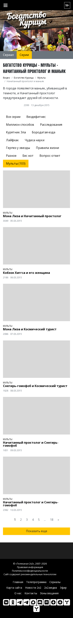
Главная (18, 582)
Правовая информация (30, 567)
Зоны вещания (49, 593)
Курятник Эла (16, 132)
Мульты (7, 212)
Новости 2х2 (33, 587)
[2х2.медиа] (60, 602)
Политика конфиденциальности (30, 570)
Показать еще (36, 531)
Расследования (51, 125)
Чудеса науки (34, 140)
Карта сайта (14, 587)
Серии (24, 55)
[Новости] (36, 609)
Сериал (8, 55)
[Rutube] (46, 602)
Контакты (31, 593)
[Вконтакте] (6, 602)
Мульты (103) (15, 163)
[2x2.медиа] (26, 602)
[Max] (33, 602)
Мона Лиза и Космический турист (30, 329)
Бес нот (28, 156)
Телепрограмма (36, 582)
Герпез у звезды (18, 148)
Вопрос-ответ (49, 156)
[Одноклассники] (13, 602)
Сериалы (54, 582)
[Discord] (40, 602)
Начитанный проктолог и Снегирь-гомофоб (30, 444)
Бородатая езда (43, 132)
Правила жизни (47, 148)
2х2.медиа (50, 587)
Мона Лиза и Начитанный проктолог (32, 216)
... (45, 520)
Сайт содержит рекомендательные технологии (30, 574)
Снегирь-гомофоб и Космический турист (35, 385)
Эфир (63, 587)
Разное (11, 156)
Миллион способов (20, 125)
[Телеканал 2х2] (19, 602)
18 (51, 520)
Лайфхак (12, 140)
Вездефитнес (36, 117)
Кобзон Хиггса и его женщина (26, 272)
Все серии (13, 117)
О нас (18, 593)
